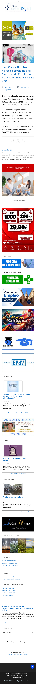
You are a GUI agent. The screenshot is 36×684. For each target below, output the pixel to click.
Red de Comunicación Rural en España (18, 654)
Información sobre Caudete (10, 577)
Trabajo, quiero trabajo (13, 497)
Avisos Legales (11, 675)
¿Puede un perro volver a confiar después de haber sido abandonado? (17, 396)
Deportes (8, 90)
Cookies (18, 673)
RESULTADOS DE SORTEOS (10, 565)
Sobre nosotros (10, 673)
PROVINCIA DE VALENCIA (9, 593)
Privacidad (25, 673)
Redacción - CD (10, 87)
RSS (26, 675)
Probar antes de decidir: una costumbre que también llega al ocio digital (17, 608)
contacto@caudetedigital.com (18, 644)
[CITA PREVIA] (18, 263)
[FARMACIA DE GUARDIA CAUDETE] (18, 279)
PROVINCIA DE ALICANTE (9, 590)
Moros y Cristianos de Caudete (11, 579)
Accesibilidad (20, 675)
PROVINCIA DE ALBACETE (9, 588)
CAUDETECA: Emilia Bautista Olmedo (15, 459)
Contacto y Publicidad (18, 677)
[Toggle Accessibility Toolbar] (32, 667)
